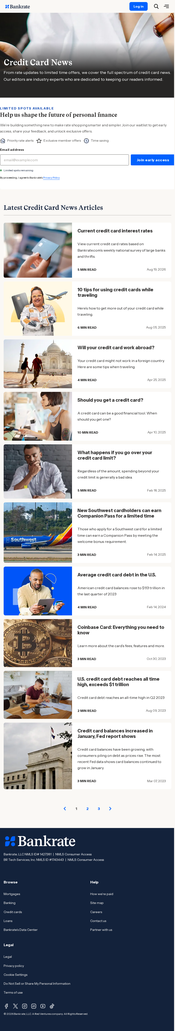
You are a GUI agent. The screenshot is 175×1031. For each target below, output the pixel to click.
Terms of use (13, 992)
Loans (8, 921)
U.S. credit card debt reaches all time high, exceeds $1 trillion (118, 681)
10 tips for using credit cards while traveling (115, 292)
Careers (96, 912)
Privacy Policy (51, 177)
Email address (12, 150)
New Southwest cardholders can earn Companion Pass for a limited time (119, 513)
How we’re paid (101, 894)
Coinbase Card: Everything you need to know (120, 630)
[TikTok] (52, 1006)
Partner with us (101, 930)
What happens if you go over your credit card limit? (114, 455)
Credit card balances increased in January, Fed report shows (115, 733)
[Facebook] (6, 1006)
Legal (8, 957)
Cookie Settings (15, 975)
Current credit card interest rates (115, 231)
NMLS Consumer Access (73, 854)
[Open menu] (166, 6)
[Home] (20, 6)
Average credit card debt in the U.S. (116, 575)
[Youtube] (43, 1006)
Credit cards (13, 912)
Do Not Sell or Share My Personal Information (37, 984)
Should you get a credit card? (110, 400)
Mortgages (12, 894)
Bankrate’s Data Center (21, 930)
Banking (9, 903)
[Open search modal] (156, 6)
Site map (97, 903)
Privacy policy (14, 966)
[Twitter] (15, 1006)
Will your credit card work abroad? (115, 347)
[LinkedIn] (33, 1006)
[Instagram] (24, 1006)
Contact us (98, 921)
